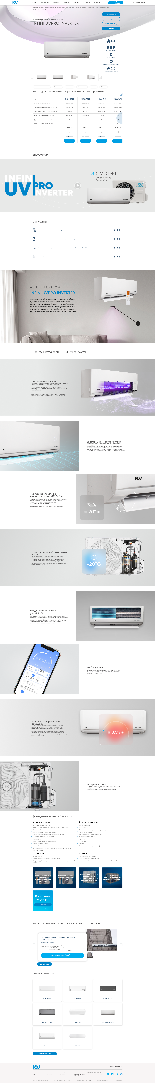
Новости (66, 2)
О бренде (56, 2)
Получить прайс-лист (111, 18)
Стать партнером (116, 2)
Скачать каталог (45, 1053)
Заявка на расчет (111, 14)
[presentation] (32, 77)
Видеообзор (57, 86)
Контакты (97, 2)
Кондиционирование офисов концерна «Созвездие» (58, 938)
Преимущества (82, 86)
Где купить (86, 2)
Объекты (76, 2)
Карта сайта (119, 1080)
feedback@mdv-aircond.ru (93, 1072)
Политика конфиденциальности (40, 1080)
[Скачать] (119, 230)
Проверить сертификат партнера (80, 1075)
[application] (77, 185)
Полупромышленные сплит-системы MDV (54, 950)
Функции (93, 86)
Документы (69, 86)
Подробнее (69, 136)
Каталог (34, 2)
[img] (43, 877)
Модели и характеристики (42, 86)
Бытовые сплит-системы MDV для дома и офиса (54, 946)
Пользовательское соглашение (62, 1080)
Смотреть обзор (110, 23)
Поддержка (45, 2)
